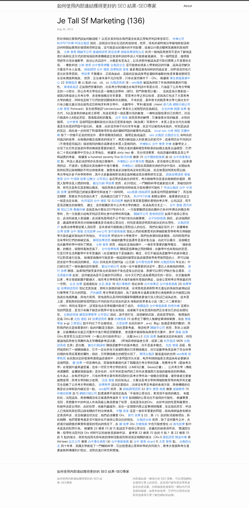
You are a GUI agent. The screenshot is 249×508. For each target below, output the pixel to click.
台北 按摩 (76, 284)
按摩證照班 (99, 319)
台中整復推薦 (158, 306)
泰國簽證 (71, 82)
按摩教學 (104, 384)
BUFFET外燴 (65, 43)
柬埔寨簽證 (71, 87)
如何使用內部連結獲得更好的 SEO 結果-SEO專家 (106, 6)
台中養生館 (137, 161)
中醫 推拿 (122, 411)
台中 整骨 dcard (144, 441)
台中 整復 (176, 205)
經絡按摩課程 (174, 174)
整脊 (125, 397)
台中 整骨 (158, 144)
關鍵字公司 (84, 52)
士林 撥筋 (174, 130)
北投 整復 (172, 345)
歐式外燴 (126, 157)
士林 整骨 (70, 52)
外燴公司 (178, 38)
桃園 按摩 (180, 109)
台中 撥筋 (103, 69)
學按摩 (85, 74)
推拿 (126, 69)
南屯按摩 (179, 424)
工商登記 (76, 323)
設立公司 (74, 441)
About (188, 6)
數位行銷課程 (97, 345)
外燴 (169, 144)
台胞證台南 (144, 419)
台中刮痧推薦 (157, 218)
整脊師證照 (156, 214)
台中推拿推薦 (168, 284)
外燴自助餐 (64, 393)
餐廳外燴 (79, 209)
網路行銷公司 (181, 104)
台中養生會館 (97, 441)
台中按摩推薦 (110, 249)
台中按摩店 (151, 284)
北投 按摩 (149, 336)
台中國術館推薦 (154, 157)
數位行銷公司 (110, 266)
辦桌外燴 (181, 437)
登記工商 (67, 209)
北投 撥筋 (80, 319)
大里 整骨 (165, 441)
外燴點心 (145, 144)
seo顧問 (104, 389)
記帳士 (91, 179)
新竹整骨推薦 (117, 231)
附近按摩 (114, 52)
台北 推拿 (105, 284)
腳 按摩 (77, 362)
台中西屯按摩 (144, 262)
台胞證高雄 (117, 82)
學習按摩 (104, 235)
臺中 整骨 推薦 (155, 389)
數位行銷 (99, 183)
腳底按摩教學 (88, 314)
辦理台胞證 (147, 354)
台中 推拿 (121, 117)
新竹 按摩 (134, 415)
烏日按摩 (117, 200)
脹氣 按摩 (182, 332)
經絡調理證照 (132, 389)
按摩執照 (116, 69)
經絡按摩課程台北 (132, 52)
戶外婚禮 (96, 292)
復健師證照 (100, 52)
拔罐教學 (179, 389)
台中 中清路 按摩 (75, 179)
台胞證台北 (117, 65)
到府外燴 (174, 306)
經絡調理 (90, 69)
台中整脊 (72, 122)
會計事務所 (123, 284)
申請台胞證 (82, 43)
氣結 (96, 262)
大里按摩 (122, 323)
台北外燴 (167, 109)
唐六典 (167, 104)
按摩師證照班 (69, 288)
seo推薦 (137, 82)
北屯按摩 (90, 231)
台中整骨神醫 (101, 65)
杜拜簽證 (87, 200)
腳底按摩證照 (101, 240)
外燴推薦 (120, 319)
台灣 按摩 (63, 231)
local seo (160, 130)
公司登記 (102, 179)
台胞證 (159, 135)
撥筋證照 (168, 437)
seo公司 (102, 231)
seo (151, 135)
